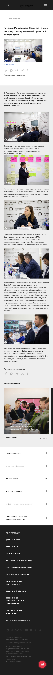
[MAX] (8, 630)
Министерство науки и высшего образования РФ (17, 638)
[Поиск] (8, 5)
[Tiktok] (12, 630)
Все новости (14, 19)
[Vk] (17, 630)
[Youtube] (22, 630)
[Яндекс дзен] (31, 630)
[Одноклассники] (36, 630)
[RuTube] (26, 630)
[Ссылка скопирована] (6, 70)
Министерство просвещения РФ (18, 643)
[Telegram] (40, 630)
